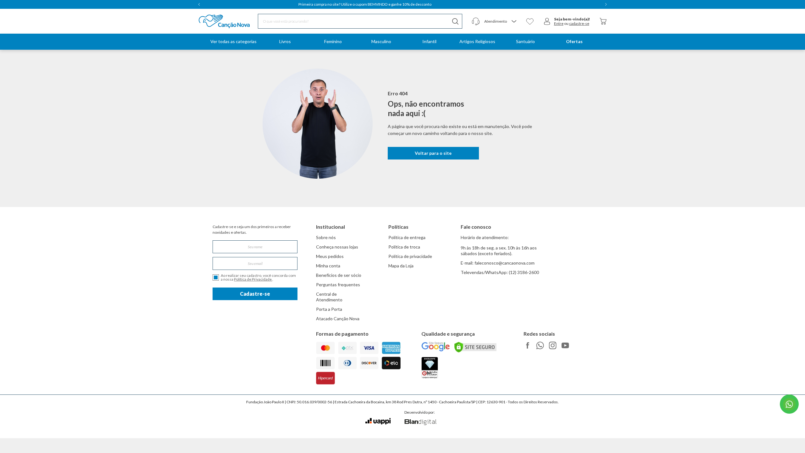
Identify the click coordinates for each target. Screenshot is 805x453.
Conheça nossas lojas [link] (337, 246)
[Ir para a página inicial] (216, 21)
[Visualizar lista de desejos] (530, 21)
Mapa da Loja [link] (401, 265)
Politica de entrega (406, 237)
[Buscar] (455, 21)
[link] (285, 42)
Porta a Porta (329, 309)
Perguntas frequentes (338, 284)
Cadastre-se (255, 294)
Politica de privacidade (410, 256)
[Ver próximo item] (606, 4)
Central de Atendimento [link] (329, 296)
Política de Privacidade (253, 279)
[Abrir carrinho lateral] (603, 21)
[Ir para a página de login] (547, 21)
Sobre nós (326, 237)
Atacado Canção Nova (337, 318)
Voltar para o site (433, 153)
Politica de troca (404, 246)
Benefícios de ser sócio (338, 275)
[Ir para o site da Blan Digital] (420, 422)
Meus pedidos (330, 256)
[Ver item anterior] (199, 4)
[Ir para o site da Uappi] (378, 421)
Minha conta (328, 265)
